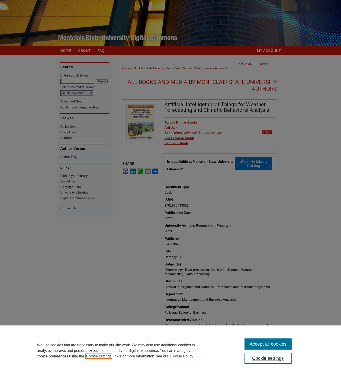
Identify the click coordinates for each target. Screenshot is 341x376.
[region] (170, 350)
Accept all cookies (268, 344)
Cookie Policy (181, 356)
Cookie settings (99, 356)
